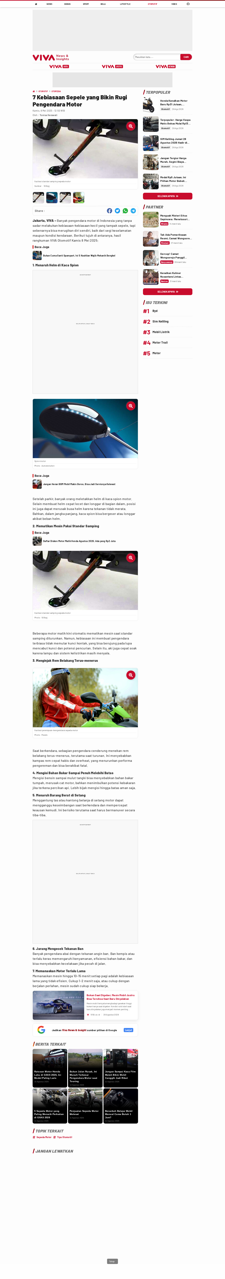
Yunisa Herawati (48, 115)
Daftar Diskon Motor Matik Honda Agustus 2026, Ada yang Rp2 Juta (79, 541)
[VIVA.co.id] (52, 57)
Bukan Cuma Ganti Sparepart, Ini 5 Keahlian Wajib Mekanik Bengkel (79, 255)
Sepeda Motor (44, 1137)
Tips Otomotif (64, 1137)
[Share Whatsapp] (125, 211)
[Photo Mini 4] (78, 197)
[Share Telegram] (133, 211)
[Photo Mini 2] (52, 197)
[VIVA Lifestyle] (112, 66)
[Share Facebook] (109, 211)
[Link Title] (151, 105)
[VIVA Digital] (59, 66)
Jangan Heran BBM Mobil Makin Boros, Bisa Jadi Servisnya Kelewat (79, 484)
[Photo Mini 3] (65, 197)
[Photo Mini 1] (38, 197)
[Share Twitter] (117, 211)
